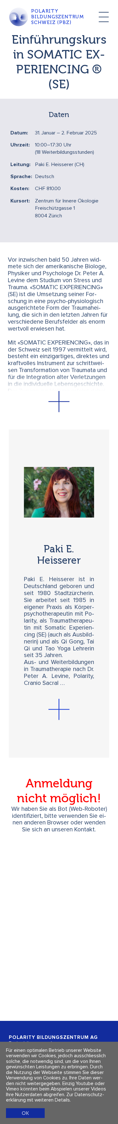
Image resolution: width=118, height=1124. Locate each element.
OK (25, 1113)
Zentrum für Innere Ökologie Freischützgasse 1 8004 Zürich (66, 208)
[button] (59, 401)
